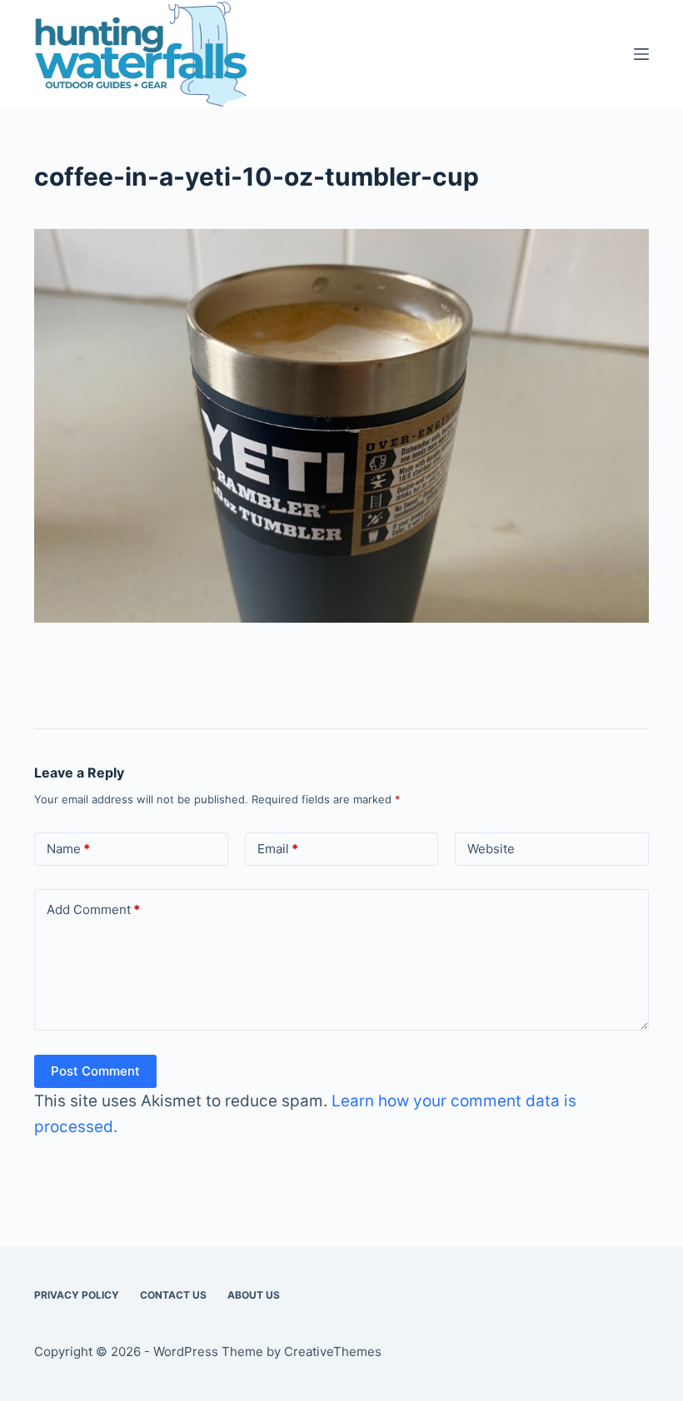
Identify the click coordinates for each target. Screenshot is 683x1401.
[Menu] (641, 54)
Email (277, 849)
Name (68, 849)
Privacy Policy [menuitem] (76, 1295)
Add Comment (93, 909)
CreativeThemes (332, 1351)
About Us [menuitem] (253, 1295)
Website (491, 849)
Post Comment (95, 1071)
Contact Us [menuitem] (173, 1295)
